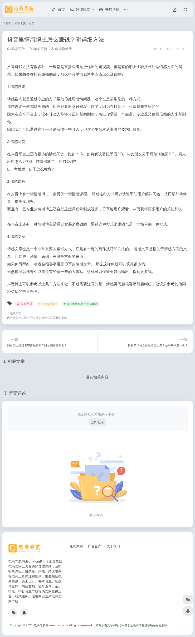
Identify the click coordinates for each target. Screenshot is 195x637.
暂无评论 (17, 393)
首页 (9, 23)
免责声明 (76, 546)
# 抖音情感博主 (48, 304)
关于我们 (113, 546)
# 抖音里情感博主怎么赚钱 (81, 304)
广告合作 (94, 546)
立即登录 (97, 422)
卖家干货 (20, 23)
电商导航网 (63, 48)
